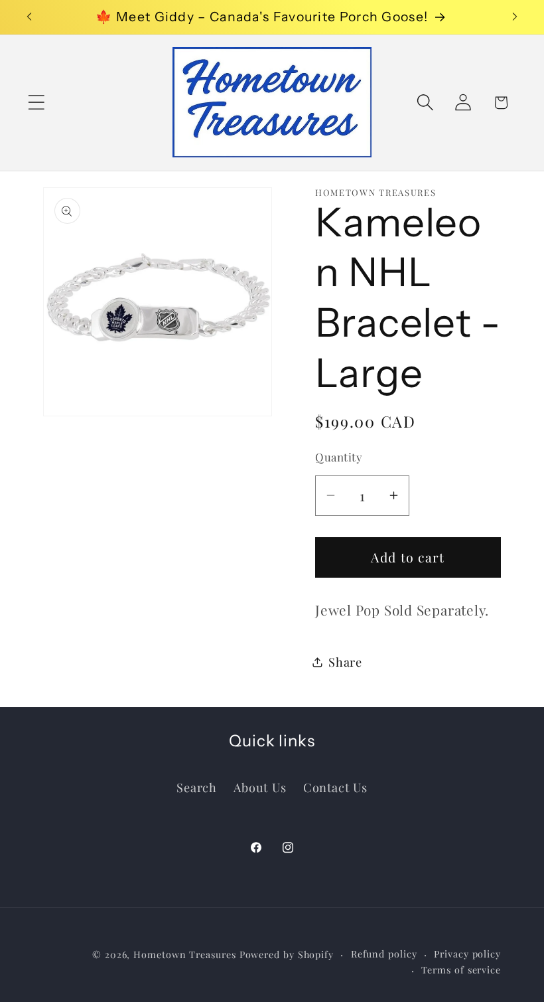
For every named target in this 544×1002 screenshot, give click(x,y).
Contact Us (335, 787)
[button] (36, 103)
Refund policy (384, 954)
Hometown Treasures (184, 954)
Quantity (338, 457)
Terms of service (461, 969)
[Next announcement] (514, 16)
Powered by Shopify (286, 954)
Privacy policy (467, 954)
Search (196, 787)
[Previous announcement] (29, 16)
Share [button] (345, 661)
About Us (260, 787)
